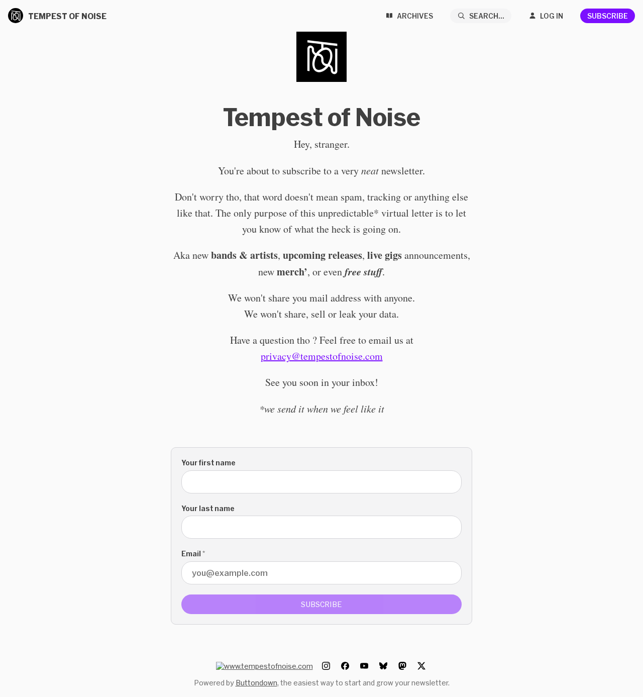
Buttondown (256, 682)
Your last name (208, 508)
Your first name (208, 462)
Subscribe (607, 16)
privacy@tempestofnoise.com (322, 356)
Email (193, 553)
